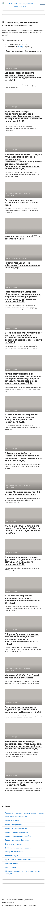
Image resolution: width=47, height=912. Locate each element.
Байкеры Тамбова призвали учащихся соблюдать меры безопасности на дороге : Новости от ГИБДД (23, 76)
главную (21, 47)
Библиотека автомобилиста (16, 817)
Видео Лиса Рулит (12, 821)
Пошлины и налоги (12, 863)
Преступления (10, 867)
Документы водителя (13, 844)
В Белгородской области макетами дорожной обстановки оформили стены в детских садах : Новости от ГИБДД (23, 457)
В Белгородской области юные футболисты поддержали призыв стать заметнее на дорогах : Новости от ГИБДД (23, 560)
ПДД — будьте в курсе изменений (18, 859)
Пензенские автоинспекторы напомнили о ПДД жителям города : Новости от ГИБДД (23, 782)
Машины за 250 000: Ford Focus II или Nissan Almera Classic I (22, 676)
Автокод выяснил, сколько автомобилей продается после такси (21, 202)
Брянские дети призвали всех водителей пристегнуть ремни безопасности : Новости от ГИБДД (23, 709)
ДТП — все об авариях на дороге (18, 848)
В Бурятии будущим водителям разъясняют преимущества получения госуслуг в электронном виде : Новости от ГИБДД (22, 639)
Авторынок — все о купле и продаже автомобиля (24, 813)
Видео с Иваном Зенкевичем (16, 832)
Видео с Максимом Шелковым (17, 840)
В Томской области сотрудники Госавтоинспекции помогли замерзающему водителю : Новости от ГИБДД (21, 418)
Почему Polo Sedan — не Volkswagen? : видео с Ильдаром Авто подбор (22, 265)
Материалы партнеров (14, 852)
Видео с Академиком (13, 824)
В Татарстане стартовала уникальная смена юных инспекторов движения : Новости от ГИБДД (22, 599)
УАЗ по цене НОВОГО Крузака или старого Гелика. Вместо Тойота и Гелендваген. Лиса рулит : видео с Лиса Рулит (22, 529)
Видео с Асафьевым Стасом (16, 828)
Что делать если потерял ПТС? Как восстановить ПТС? (23, 237)
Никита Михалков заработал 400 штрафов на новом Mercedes (22, 493)
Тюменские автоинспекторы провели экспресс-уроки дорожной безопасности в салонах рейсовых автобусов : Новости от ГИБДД (23, 745)
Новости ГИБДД (11, 856)
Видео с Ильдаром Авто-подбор (18, 836)
